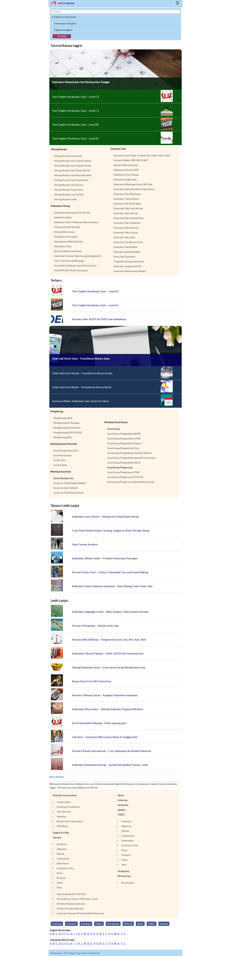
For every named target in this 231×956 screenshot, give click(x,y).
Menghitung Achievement (66, 427)
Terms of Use (94, 953)
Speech (121, 809)
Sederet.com (57, 953)
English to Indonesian (65, 16)
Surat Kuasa (113, 428)
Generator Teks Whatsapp (127, 193)
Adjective (62, 848)
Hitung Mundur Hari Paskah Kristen (73, 165)
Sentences (123, 804)
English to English (63, 29)
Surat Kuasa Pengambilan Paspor (124, 443)
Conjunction (63, 858)
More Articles (56, 776)
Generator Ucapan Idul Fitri (127, 266)
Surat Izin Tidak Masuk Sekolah (69, 483)
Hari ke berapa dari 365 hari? (71, 894)
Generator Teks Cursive (125, 232)
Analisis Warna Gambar (125, 165)
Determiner (63, 863)
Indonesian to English (65, 23)
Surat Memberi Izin (63, 478)
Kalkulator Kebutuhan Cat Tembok (72, 212)
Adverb (60, 853)
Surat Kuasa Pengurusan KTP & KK (125, 477)
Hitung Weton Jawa (64, 231)
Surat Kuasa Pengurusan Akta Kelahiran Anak (130, 481)
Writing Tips (124, 875)
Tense (60, 882)
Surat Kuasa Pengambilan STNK (124, 438)
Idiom (121, 795)
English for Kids (61, 832)
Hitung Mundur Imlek (65, 199)
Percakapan (113, 923)
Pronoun (61, 877)
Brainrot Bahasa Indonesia (68, 251)
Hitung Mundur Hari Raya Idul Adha (73, 175)
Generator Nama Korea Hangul (129, 271)
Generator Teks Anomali (126, 227)
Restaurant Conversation (70, 821)
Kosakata (86, 923)
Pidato (98, 923)
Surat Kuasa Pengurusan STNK (123, 472)
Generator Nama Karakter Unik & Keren (134, 189)
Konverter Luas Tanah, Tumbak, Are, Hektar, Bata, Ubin (141, 155)
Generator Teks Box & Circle (128, 242)
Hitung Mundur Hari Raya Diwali (71, 180)
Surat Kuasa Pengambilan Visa (123, 448)
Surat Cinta (59, 460)
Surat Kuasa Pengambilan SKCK (123, 462)
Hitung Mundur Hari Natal (68, 155)
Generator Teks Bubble (125, 246)
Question (61, 816)
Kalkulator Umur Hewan (126, 174)
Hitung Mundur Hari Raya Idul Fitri (72, 170)
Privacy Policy (82, 953)
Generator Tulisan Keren (126, 198)
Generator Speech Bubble (126, 251)
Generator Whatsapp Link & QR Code (132, 184)
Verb (59, 887)
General (57, 837)
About (71, 953)
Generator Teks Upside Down (128, 218)
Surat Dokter (60, 464)
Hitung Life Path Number (67, 227)
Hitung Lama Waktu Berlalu (68, 241)
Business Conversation (65, 795)
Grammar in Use (65, 868)
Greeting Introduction (68, 806)
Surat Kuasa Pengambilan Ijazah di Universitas (131, 457)
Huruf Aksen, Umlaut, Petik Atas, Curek (77, 898)
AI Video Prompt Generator (71, 903)
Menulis (128, 923)
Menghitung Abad (62, 418)
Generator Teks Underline (126, 222)
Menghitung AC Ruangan (66, 422)
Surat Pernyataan (62, 455)
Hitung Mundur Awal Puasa (68, 189)
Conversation (64, 801)
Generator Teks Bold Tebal (127, 203)
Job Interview (64, 811)
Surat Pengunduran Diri (65, 450)
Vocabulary (123, 871)
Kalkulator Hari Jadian (66, 236)
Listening (122, 800)
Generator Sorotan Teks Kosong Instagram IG (77, 255)
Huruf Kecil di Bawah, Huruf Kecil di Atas (75, 265)
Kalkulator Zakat (63, 217)
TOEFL (121, 814)
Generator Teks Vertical (125, 213)
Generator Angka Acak (125, 179)
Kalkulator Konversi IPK (126, 169)
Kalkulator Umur (63, 246)
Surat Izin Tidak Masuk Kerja (68, 492)
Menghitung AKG (62, 437)
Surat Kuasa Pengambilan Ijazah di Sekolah (129, 452)
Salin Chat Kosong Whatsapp (69, 260)
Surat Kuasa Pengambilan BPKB (124, 433)
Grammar (62, 844)
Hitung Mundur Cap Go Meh (69, 194)
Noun (60, 873)
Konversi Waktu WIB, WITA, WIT (130, 160)
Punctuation (127, 882)
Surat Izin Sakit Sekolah (65, 487)
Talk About (62, 826)
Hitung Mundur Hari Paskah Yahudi (72, 160)
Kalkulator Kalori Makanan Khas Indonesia (76, 222)
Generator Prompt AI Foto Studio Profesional (80, 913)
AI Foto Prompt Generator (70, 908)
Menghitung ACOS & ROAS (67, 432)
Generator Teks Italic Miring (128, 208)
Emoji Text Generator (124, 256)
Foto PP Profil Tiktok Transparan (71, 270)
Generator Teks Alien (124, 237)
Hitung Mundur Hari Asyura (68, 184)
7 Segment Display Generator (128, 261)
